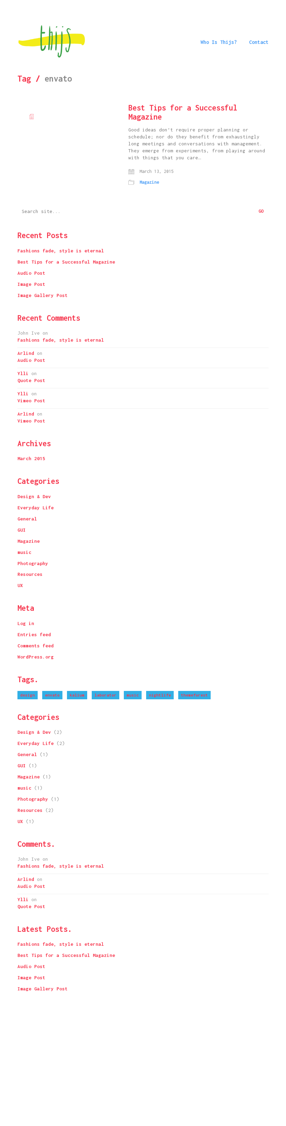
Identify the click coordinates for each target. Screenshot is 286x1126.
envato (52, 695)
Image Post (31, 284)
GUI (21, 530)
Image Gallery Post (42, 295)
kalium (77, 695)
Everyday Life (35, 507)
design (27, 695)
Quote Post (31, 380)
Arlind (25, 353)
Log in (25, 623)
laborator (105, 695)
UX (20, 585)
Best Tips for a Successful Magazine (182, 112)
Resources (30, 574)
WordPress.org (35, 657)
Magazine (149, 182)
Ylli (23, 373)
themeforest (194, 695)
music (24, 552)
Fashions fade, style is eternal (60, 250)
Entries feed (34, 634)
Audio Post (31, 273)
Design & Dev (34, 496)
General (27, 519)
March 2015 (31, 458)
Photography (32, 563)
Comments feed (35, 645)
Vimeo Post (31, 400)
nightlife (160, 695)
